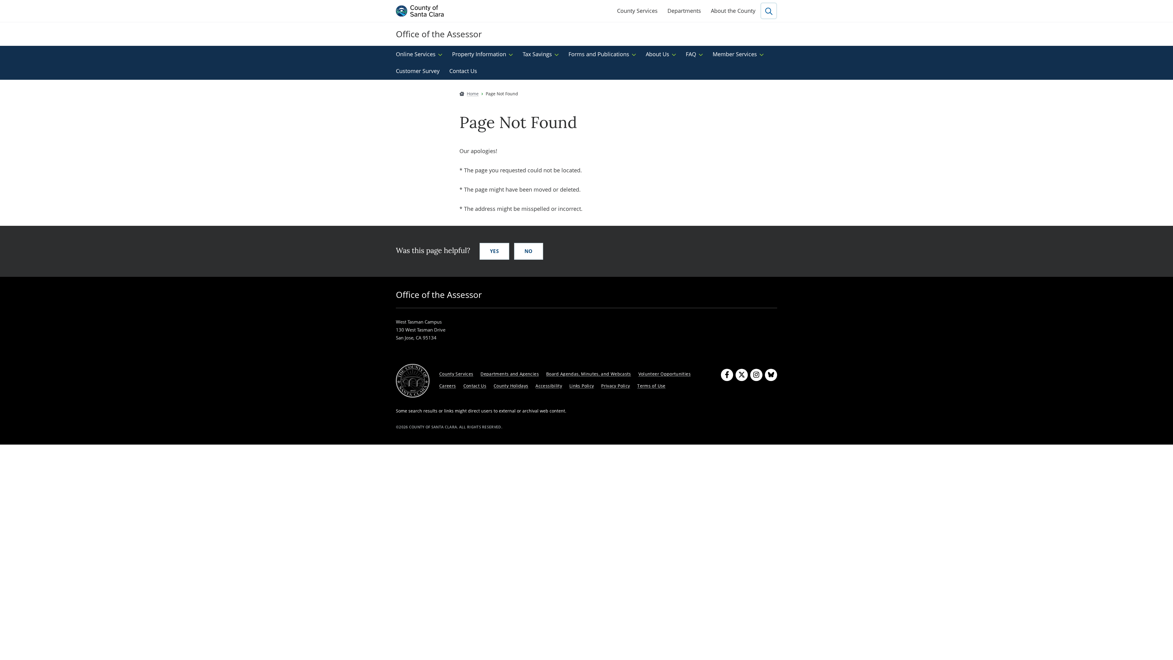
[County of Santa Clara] (420, 11)
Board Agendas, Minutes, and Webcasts (588, 374)
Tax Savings (537, 54)
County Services (637, 10)
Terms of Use (651, 386)
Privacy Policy (615, 386)
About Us (657, 54)
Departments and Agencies (510, 374)
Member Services (735, 54)
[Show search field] (768, 10)
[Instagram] (756, 375)
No (528, 251)
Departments (684, 10)
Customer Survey (418, 71)
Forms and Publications (598, 54)
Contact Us (463, 71)
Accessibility (548, 386)
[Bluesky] (771, 375)
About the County (733, 10)
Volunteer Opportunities (664, 374)
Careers (447, 386)
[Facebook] (727, 375)
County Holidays (511, 386)
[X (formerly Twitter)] (742, 375)
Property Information (479, 54)
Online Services (416, 54)
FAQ (691, 54)
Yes (494, 251)
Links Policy (581, 386)
